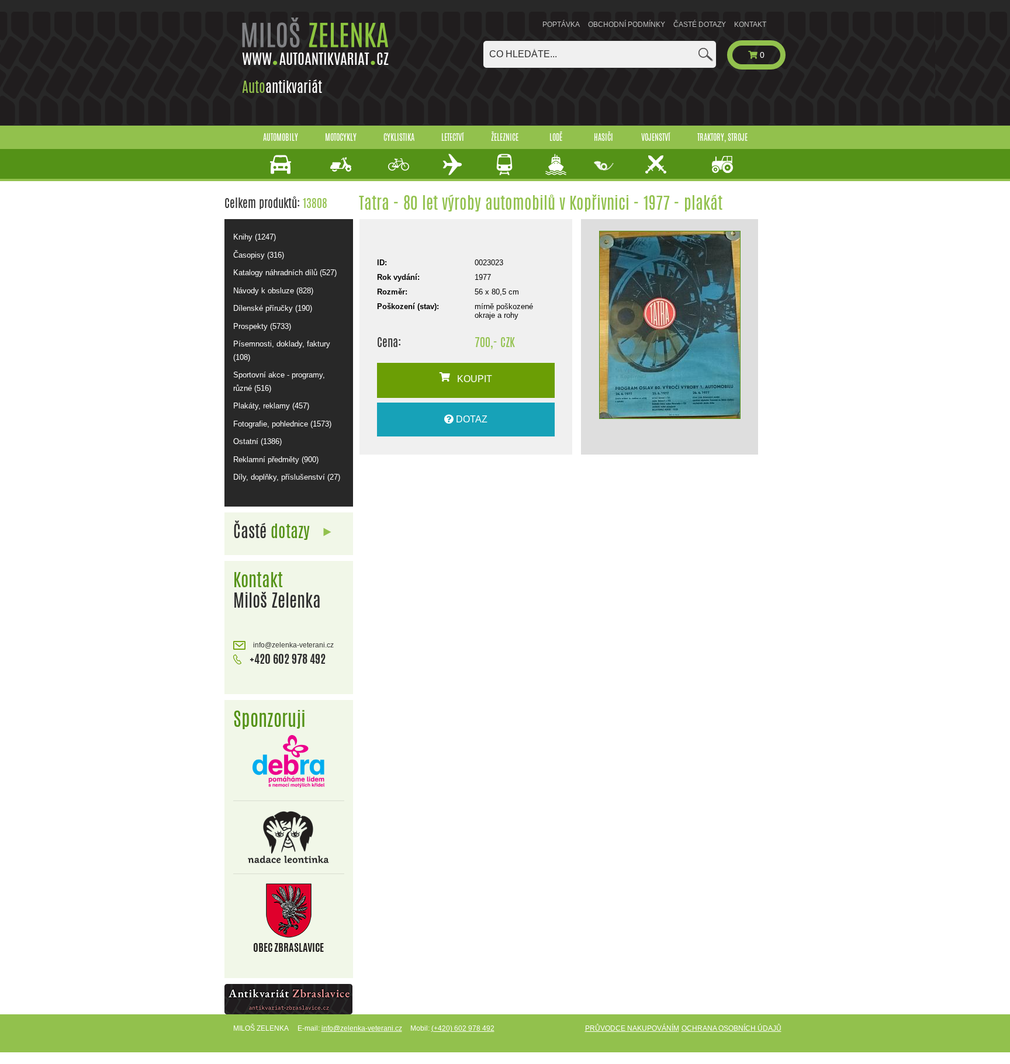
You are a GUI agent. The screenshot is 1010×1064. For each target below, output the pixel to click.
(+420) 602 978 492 (462, 1028)
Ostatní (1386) (257, 441)
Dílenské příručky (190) (272, 308)
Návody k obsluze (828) (273, 290)
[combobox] (600, 54)
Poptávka (561, 24)
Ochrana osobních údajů (731, 1028)
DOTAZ (470, 419)
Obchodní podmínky (626, 24)
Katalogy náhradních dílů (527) (285, 272)
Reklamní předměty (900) (276, 459)
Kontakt (750, 24)
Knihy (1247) (254, 237)
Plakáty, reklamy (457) (271, 405)
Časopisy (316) (258, 255)
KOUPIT (471, 379)
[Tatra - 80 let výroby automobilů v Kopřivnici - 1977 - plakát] (669, 325)
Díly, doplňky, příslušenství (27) (286, 477)
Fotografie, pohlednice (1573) (282, 424)
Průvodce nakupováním (632, 1028)
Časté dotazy (699, 24)
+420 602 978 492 (286, 658)
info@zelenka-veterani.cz (292, 645)
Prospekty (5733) (262, 326)
